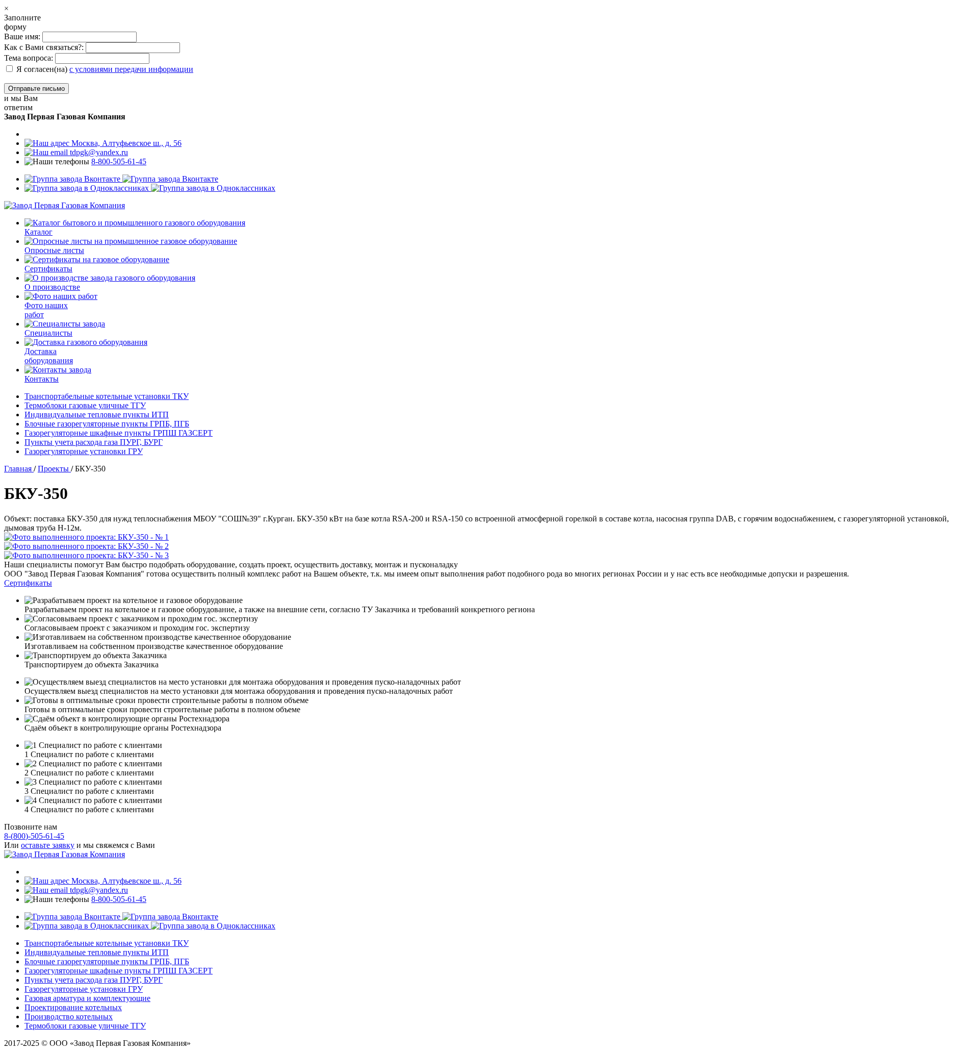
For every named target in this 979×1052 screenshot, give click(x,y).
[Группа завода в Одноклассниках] (149, 188)
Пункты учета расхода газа (93, 442)
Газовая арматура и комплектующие (87, 998)
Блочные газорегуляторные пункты (106, 423)
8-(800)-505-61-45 (34, 836)
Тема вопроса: (28, 58)
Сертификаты (28, 583)
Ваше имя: (23, 36)
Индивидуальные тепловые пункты (96, 414)
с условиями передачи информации (131, 69)
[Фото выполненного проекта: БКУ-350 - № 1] (489, 537)
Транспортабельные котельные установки (106, 396)
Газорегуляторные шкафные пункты (118, 433)
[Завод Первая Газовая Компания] (64, 205)
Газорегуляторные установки (83, 451)
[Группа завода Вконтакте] (121, 178)
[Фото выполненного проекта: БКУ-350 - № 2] (489, 546)
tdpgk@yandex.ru (98, 152)
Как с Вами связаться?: (44, 47)
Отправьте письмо (36, 88)
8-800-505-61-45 (118, 161)
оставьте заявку (47, 845)
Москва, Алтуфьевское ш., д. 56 (125, 143)
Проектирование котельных (73, 1007)
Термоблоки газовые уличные (85, 405)
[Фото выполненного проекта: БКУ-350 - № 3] (489, 555)
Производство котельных (68, 1016)
